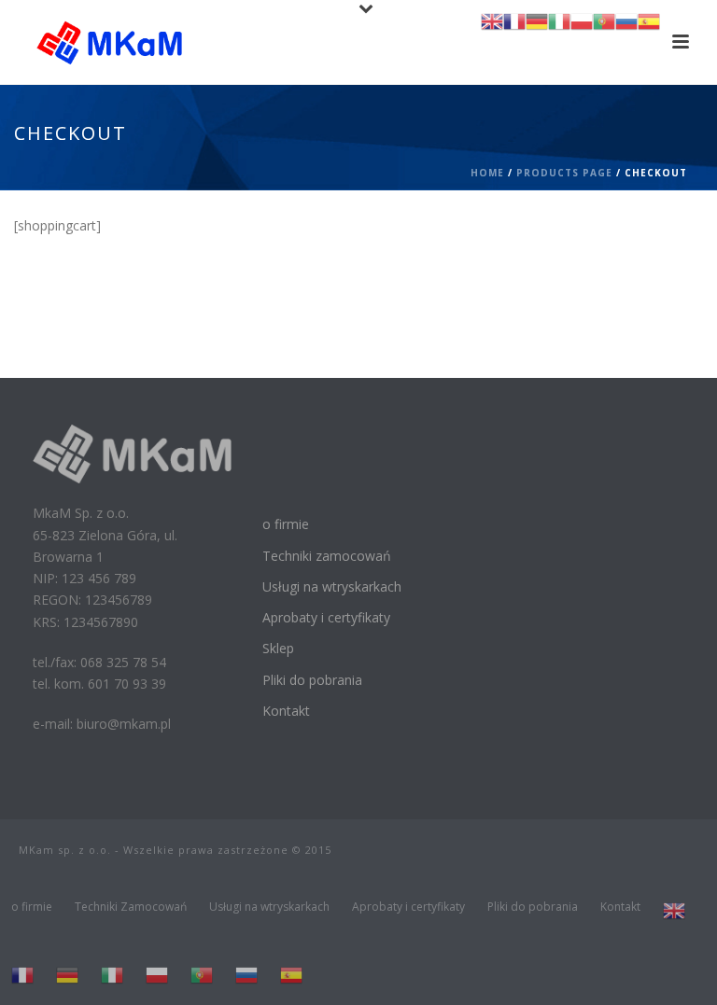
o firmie (285, 524)
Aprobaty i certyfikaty (326, 617)
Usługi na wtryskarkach (331, 586)
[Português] (201, 975)
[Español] (291, 975)
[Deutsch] (67, 975)
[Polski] (157, 975)
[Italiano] (112, 975)
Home (487, 172)
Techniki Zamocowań (131, 907)
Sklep (278, 648)
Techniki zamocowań (326, 556)
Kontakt (286, 710)
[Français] (22, 975)
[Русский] (246, 975)
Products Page (564, 172)
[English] (674, 911)
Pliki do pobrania (312, 680)
